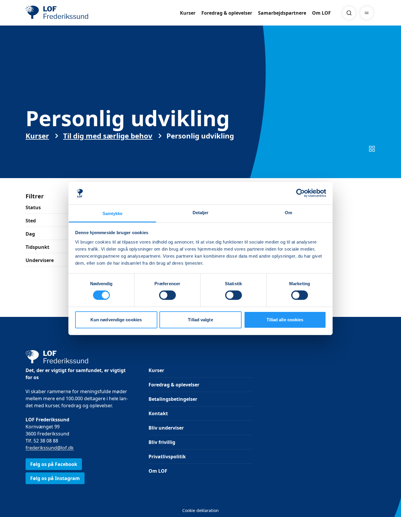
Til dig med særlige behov (107, 136)
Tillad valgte (200, 319)
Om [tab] (288, 212)
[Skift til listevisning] (371, 148)
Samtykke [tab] (112, 213)
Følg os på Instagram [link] (55, 478)
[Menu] (366, 12)
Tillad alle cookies (285, 319)
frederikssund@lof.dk (50, 448)
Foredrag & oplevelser (226, 13)
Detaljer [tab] (201, 212)
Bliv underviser (166, 428)
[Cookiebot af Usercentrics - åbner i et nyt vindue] (300, 193)
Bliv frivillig (162, 442)
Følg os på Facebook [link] (53, 464)
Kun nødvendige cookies (116, 319)
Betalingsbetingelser (173, 399)
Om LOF (321, 13)
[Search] (349, 12)
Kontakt (158, 413)
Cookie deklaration (200, 510)
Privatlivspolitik (167, 456)
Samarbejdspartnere (282, 13)
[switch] (167, 295)
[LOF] (68, 13)
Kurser (188, 13)
